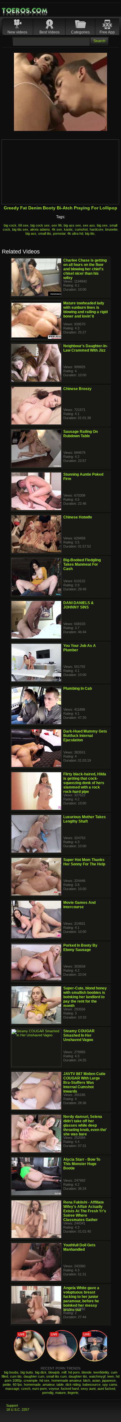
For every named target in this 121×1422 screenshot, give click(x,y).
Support (12, 1405)
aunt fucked (106, 1388)
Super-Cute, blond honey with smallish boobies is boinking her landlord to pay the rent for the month (85, 997)
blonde (87, 1372)
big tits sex (20, 229)
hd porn (74, 1372)
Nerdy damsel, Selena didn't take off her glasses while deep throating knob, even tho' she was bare (85, 1125)
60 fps (17, 1384)
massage (12, 1388)
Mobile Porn (25, 10)
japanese (109, 1380)
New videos (17, 32)
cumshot (81, 229)
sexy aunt (88, 1388)
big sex (102, 225)
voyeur (54, 1388)
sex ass (89, 225)
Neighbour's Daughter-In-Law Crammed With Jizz (85, 348)
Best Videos (49, 32)
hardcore (96, 229)
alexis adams (40, 229)
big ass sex (72, 225)
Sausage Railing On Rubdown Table (80, 433)
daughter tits (78, 1376)
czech (25, 1388)
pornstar (59, 233)
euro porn (39, 1388)
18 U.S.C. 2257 (17, 1409)
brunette (111, 229)
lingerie (73, 1392)
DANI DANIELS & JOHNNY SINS (78, 605)
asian (96, 1380)
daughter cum (34, 1376)
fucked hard (70, 1388)
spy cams (109, 1384)
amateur (49, 1384)
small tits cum (56, 1376)
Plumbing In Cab (77, 688)
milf (63, 1372)
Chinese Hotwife (77, 517)
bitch (86, 1380)
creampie (31, 1380)
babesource (92, 1384)
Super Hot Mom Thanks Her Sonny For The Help (84, 862)
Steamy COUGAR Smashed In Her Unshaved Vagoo (79, 1035)
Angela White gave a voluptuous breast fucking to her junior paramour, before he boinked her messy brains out (81, 1299)
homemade (32, 1384)
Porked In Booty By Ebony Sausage (80, 947)
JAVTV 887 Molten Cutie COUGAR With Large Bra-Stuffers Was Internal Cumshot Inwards (84, 1083)
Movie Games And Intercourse (79, 904)
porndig (47, 1392)
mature (60, 1392)
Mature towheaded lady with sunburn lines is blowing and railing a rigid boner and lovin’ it (85, 309)
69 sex (23, 225)
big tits (90, 233)
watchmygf (97, 1376)
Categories (80, 32)
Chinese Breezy (77, 389)
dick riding (73, 1384)
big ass (30, 233)
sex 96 (57, 225)
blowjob (54, 1372)
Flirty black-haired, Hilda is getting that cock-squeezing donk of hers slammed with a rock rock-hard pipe (84, 783)
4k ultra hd (75, 233)
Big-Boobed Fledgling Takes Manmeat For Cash (82, 564)
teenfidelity (101, 1372)
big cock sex (40, 225)
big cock (10, 225)
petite (7, 1384)
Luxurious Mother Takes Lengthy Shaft (84, 819)
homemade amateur (66, 1380)
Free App (107, 32)
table (60, 1384)
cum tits (16, 1376)
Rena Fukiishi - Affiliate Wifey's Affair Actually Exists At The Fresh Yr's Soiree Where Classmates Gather (84, 1211)
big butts (26, 1372)
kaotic (68, 229)
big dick (41, 1372)
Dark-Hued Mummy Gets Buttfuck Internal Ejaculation (85, 735)
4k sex (57, 229)
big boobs (11, 1372)
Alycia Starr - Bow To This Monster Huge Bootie (81, 1163)
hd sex (44, 1380)
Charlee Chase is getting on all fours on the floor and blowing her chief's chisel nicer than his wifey (85, 269)
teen (110, 1376)
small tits (44, 233)
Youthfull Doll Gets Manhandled (79, 1247)
